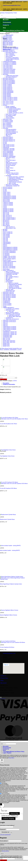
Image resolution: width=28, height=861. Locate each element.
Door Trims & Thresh (8, 101)
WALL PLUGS (12, 183)
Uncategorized (6, 330)
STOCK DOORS (10, 118)
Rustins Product (7, 260)
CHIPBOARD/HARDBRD (9, 61)
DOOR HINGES (7, 93)
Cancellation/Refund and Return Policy (13, 30)
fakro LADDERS (10, 54)
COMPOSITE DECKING (9, 69)
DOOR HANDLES (7, 87)
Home (1, 349)
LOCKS (8, 169)
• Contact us (3, 675)
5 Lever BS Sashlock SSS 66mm (8, 488)
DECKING (5, 74)
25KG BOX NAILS (7, 38)
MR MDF (5, 229)
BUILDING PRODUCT (8, 50)
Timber (4, 306)
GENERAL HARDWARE (9, 156)
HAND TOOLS (9, 168)
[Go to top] (0, 741)
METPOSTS (9, 134)
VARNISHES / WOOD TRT (13, 186)
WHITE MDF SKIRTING (15, 316)
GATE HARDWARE (11, 133)
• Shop (1, 680)
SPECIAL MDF (9, 289)
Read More (11, 757)
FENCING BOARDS (11, 129)
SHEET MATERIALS (8, 270)
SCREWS (8, 175)
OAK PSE (5, 238)
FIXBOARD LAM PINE (9, 148)
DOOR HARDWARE (8, 91)
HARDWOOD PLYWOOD (9, 196)
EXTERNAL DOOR (11, 115)
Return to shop (9, 35)
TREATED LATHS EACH (12, 319)
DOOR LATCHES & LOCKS (10, 97)
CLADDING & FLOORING (9, 63)
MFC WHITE (6, 223)
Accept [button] (6, 757)
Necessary (4, 783)
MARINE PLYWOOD (8, 209)
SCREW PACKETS (14, 180)
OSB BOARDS (7, 242)
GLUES (8, 166)
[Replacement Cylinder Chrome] (6, 372)
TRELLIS (8, 136)
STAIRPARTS (6, 301)
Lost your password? (5, 834)
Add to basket (3, 379)
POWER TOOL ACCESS (12, 173)
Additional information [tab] (9, 384)
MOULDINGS (6, 225)
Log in (11, 832)
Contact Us (6, 749)
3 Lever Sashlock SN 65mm (7, 647)
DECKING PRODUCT (11, 77)
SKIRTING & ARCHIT (8, 292)
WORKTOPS (9, 60)
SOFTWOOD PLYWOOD (15, 288)
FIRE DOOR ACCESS (8, 145)
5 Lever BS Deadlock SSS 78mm (8, 423)
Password (3, 829)
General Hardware (10, 165)
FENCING (5, 128)
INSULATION (9, 56)
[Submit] (3, 745)
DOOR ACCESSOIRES (9, 80)
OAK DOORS (9, 116)
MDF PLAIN (6, 212)
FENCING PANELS (11, 130)
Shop (4, 27)
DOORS (5, 105)
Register (2, 853)
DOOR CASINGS (7, 84)
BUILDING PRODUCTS (9, 51)
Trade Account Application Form (11, 5)
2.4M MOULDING (7, 36)
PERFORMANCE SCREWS (16, 179)
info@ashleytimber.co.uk (9, 653)
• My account (3, 683)
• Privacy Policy (4, 678)
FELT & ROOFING (10, 55)
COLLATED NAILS (8, 65)
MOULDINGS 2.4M (11, 228)
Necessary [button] (2, 782)
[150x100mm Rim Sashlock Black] (6, 365)
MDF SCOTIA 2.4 (7, 215)
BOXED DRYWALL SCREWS (10, 47)
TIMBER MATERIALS (8, 307)
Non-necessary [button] (4, 792)
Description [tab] (6, 383)
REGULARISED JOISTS (9, 259)
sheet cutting (6, 269)
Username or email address (7, 825)
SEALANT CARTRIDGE (12, 184)
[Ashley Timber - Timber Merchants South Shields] (8, 12)
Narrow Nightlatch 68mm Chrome (8, 615)
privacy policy (5, 851)
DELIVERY (6, 19)
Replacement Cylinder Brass (7, 519)
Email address (4, 841)
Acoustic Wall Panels (8, 41)
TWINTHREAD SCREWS (15, 182)
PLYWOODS (6, 253)
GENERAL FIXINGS (8, 153)
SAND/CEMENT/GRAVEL (12, 59)
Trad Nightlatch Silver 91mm (7, 456)
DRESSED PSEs (7, 119)
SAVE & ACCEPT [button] (4, 802)
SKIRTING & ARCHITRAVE (13, 314)
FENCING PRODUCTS (12, 132)
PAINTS (8, 171)
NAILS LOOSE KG (10, 170)
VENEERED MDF (10, 291)
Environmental (7, 22)
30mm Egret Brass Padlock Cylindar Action (11, 584)
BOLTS (5, 46)
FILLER (5, 142)
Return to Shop (14, 813)
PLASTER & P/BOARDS (12, 57)
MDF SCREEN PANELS (9, 218)
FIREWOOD (6, 147)
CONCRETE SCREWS (9, 70)
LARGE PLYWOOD (8, 202)
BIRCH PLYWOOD (11, 271)
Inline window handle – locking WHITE (10, 550)
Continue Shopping (8, 818)
